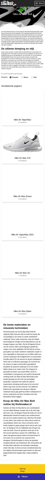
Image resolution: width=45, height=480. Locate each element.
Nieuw (25, 77)
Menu (41, 3)
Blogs (22, 471)
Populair (15, 77)
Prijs (35, 77)
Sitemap (22, 469)
